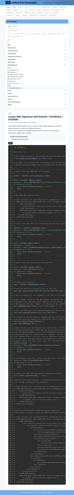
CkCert (31, 267)
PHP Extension (56, 10)
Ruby (33, 12)
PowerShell (19, 12)
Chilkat (8, 7)
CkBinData (36, 228)
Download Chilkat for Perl (20, 139)
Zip (22, 36)
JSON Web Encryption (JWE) (15, 74)
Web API (15, 26)
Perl (63, 10)
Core (9, 26)
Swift (46, 12)
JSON (44, 33)
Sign (9, 36)
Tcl (50, 12)
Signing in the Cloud (13, 83)
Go (22, 10)
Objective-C (46, 10)
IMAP (32, 33)
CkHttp (31, 180)
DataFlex (8, 10)
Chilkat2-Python (45, 7)
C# (34, 7)
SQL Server (39, 12)
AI (8, 33)
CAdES (9, 67)
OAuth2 (49, 33)
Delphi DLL (16, 10)
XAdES (9, 85)
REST (58, 33)
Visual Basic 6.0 (33, 15)
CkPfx (30, 243)
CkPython (55, 7)
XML (18, 36)
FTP (23, 33)
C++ (38, 7)
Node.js (39, 10)
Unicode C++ (10, 15)
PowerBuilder (10, 12)
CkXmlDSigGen (33, 284)
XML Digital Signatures (15, 88)
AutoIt (26, 7)
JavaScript (32, 10)
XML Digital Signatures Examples (25, 122)
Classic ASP (63, 7)
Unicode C (56, 12)
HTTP (27, 33)
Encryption (17, 33)
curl (12, 33)
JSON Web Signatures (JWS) (15, 76)
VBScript (24, 15)
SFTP (63, 33)
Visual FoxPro (43, 15)
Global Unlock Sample (28, 158)
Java (26, 10)
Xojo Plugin (52, 15)
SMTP (13, 36)
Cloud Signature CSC (13, 70)
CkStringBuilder (36, 176)
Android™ (20, 7)
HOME (14, 7)
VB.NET (18, 15)
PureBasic (27, 12)
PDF (54, 33)
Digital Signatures (12, 72)
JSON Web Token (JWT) (14, 79)
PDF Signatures (11, 81)
